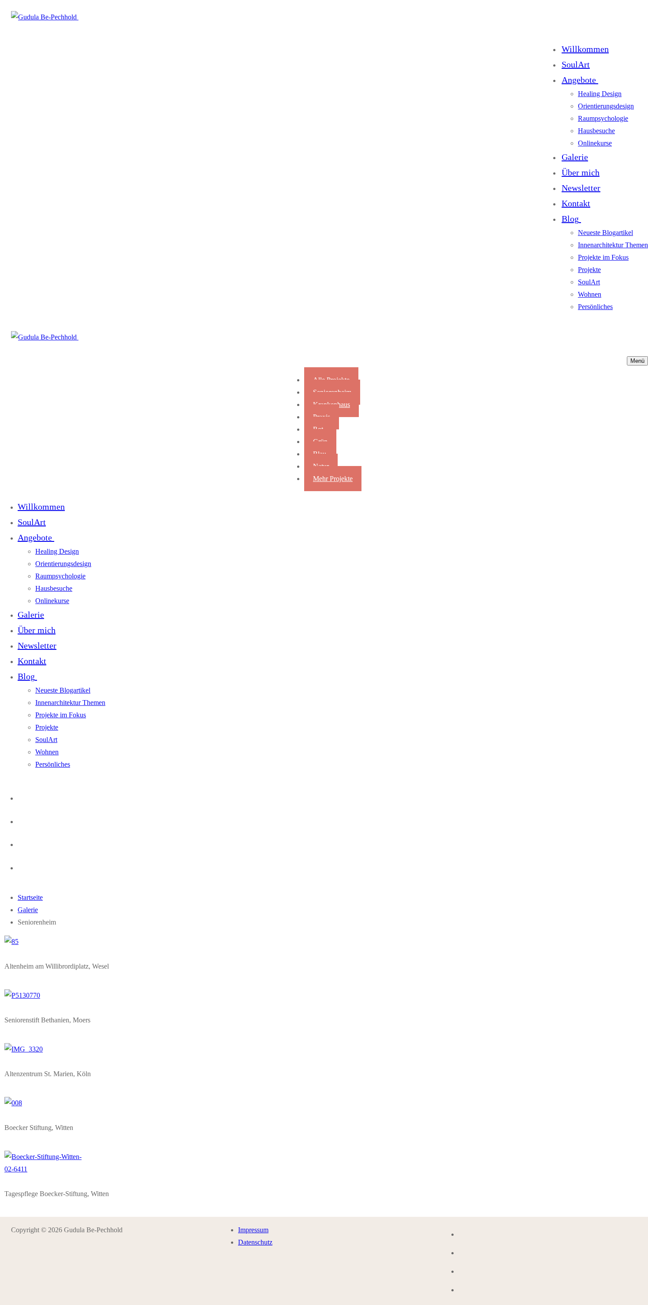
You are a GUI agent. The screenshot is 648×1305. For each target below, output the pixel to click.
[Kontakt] (20, 796)
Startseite (30, 897)
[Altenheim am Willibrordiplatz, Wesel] (11, 941)
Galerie (28, 910)
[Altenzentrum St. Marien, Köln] (23, 1049)
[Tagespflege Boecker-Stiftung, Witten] (44, 1169)
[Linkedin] (20, 866)
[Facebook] (20, 842)
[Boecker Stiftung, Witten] (13, 1103)
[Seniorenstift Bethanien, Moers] (22, 995)
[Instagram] (20, 819)
